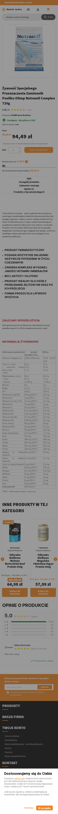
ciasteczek (19, 778)
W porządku (44, 808)
